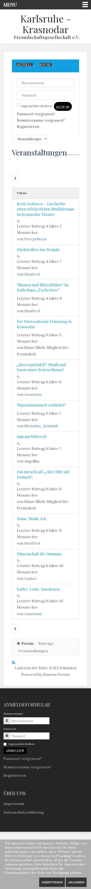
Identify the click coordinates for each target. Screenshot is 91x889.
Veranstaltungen (39, 152)
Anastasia (33, 394)
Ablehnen (76, 882)
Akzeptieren (52, 882)
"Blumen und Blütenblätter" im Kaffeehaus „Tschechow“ (43, 287)
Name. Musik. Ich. (32, 518)
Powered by (31, 674)
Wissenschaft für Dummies (39, 553)
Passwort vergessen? (36, 114)
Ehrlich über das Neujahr (38, 249)
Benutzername (13, 713)
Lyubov (30, 578)
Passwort (10, 729)
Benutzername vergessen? (41, 120)
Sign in (63, 107)
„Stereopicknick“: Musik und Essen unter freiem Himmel (41, 367)
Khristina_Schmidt (41, 426)
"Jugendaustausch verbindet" (41, 404)
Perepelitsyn (35, 239)
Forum (27, 643)
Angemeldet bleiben (36, 106)
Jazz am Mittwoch (31, 436)
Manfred (32, 274)
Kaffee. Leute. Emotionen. (38, 589)
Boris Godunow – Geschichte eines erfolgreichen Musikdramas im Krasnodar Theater (45, 209)
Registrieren (28, 126)
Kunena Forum (56, 674)
